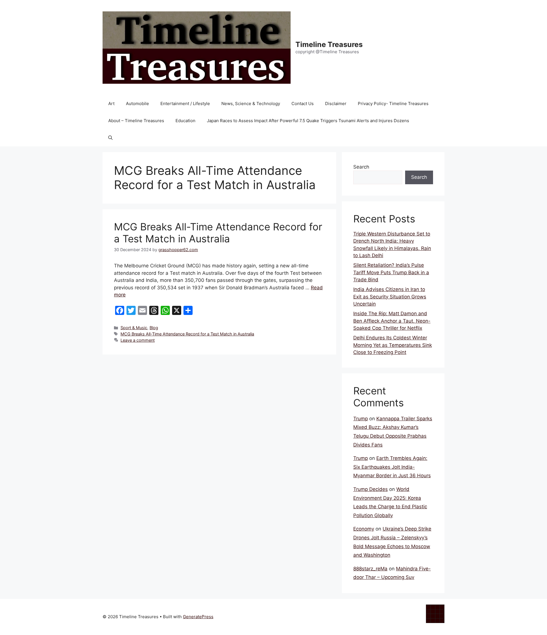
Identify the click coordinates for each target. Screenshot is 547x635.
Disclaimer (335, 103)
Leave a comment (138, 340)
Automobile (137, 103)
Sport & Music (134, 327)
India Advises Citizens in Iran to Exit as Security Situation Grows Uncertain (389, 296)
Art (111, 103)
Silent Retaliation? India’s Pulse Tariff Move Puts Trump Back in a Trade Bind (391, 272)
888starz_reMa (370, 569)
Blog (154, 327)
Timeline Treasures (329, 44)
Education (185, 120)
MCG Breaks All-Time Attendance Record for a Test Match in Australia (218, 233)
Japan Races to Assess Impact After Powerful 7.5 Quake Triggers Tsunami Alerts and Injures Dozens (308, 120)
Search (361, 167)
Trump (360, 418)
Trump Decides (370, 489)
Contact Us (302, 103)
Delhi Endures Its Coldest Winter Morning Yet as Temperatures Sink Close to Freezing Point (392, 345)
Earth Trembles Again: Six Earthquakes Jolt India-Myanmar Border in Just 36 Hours (392, 466)
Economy (363, 529)
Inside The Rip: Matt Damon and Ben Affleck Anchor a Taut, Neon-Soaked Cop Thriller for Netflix (391, 321)
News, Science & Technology (250, 103)
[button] (110, 137)
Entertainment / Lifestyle (185, 103)
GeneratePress (198, 616)
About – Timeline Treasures (136, 120)
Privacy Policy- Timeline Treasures (393, 103)
